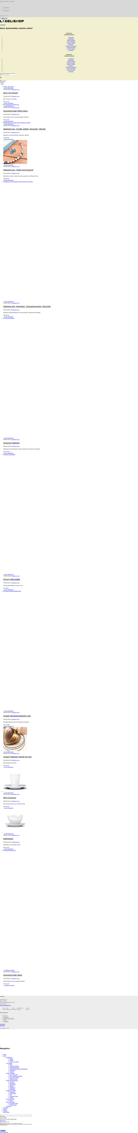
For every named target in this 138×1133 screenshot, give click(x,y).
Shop (4, 1056)
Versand (5, 1015)
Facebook (2, 1024)
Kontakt (6, 1)
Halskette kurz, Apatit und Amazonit (18, 170)
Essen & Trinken (71, 43)
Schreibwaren (13, 1105)
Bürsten (11, 1086)
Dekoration (12, 1092)
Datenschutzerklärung (8, 1018)
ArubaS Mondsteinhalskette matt (17, 716)
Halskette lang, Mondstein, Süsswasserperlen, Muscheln (27, 306)
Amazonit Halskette (11, 443)
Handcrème (12, 1084)
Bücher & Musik (71, 40)
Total (1, 1125)
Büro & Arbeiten (71, 41)
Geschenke (70, 44)
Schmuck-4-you (15, 89)
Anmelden (5, 1021)
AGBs (4, 1020)
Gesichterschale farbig (12, 975)
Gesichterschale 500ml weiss (15, 111)
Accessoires (71, 37)
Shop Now (3, 1120)
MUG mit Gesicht (10, 93)
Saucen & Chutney (14, 1077)
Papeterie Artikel (14, 1103)
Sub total (2, 1122)
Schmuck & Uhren (14, 1067)
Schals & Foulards (14, 1066)
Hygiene (12, 1082)
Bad (11, 1095)
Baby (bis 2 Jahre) (14, 1061)
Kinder (11, 1060)
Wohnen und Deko (71, 47)
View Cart (3, 1130)
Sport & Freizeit (71, 48)
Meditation (12, 1089)
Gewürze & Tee (14, 1074)
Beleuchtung (13, 1093)
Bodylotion (12, 1083)
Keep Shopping (4, 1132)
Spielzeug (71, 50)
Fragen (2, 1)
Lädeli (4, 1054)
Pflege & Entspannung (71, 46)
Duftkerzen (12, 1087)
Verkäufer (11, 1)
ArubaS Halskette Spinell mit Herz (17, 757)
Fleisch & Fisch (13, 1079)
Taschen (12, 1071)
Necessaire (12, 1070)
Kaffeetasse (8, 839)
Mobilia (11, 1097)
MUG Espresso (9, 798)
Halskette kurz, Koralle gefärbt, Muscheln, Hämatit (24, 129)
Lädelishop (3, 24)
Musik (11, 1100)
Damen (11, 1059)
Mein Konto (6, 1112)
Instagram (2, 1025)
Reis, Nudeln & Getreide (16, 1076)
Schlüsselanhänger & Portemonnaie (18, 1069)
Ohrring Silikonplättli (11, 579)
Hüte (11, 1064)
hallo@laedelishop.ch (5, 1005)
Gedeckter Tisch (14, 1096)
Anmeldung (6, 7)
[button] (8, 88)
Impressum (6, 1017)
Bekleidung (71, 38)
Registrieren (6, 10)
